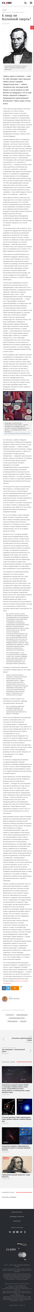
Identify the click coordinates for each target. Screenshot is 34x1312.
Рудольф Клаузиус (22, 1015)
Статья (4, 10)
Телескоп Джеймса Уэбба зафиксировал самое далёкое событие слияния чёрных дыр (16, 1119)
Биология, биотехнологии (9, 1047)
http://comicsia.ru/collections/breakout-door (17, 433)
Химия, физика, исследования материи (13, 12)
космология (9, 1015)
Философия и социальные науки (12, 1171)
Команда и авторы (17, 1216)
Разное (30, 1036)
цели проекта (17, 1212)
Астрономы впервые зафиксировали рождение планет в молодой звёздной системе (16, 1148)
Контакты (17, 1221)
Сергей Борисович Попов (16, 1018)
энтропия (23, 1021)
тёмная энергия (12, 1021)
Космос (6, 1081)
